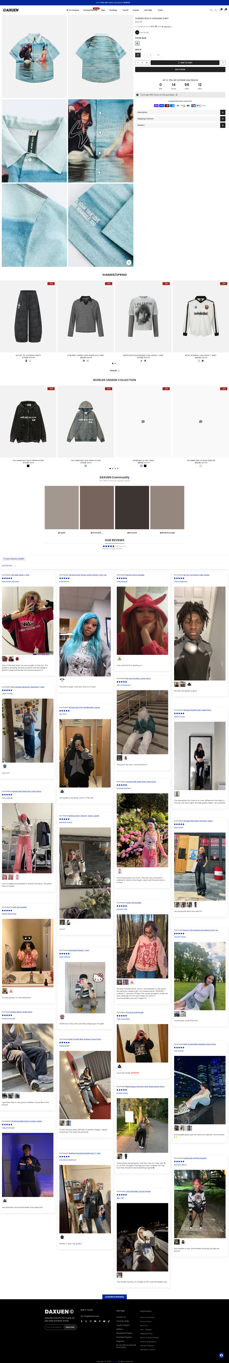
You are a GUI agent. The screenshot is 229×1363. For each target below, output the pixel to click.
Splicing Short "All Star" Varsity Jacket (84, 816)
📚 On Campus (72, 10)
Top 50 (125, 10)
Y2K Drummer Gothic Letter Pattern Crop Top (88, 575)
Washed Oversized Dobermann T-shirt (85, 1153)
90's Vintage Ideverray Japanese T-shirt (27, 687)
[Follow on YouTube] (104, 1321)
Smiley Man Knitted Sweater (195, 1158)
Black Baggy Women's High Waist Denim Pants (145, 1086)
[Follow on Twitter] (86, 1321)
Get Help (148, 10)
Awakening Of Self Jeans (143, 460)
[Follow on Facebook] (82, 1321)
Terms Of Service (147, 1316)
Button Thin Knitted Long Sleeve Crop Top (200, 930)
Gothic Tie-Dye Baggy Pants (28, 355)
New (103, 10)
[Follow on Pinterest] (100, 1321)
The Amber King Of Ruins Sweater (201, 460)
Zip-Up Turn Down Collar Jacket (196, 575)
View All (113, 370)
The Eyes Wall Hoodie (134, 1012)
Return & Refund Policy (149, 1336)
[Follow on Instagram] (91, 1321)
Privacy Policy (145, 1320)
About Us (144, 1324)
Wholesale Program (124, 1332)
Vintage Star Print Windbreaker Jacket (84, 707)
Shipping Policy (146, 1332)
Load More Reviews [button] (114, 1296)
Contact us (121, 1316)
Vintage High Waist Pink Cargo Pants (141, 781)
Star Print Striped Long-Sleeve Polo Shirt (85, 355)
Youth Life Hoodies (133, 902)
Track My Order (122, 1320)
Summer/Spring (91, 10)
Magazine (120, 1340)
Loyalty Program (123, 1324)
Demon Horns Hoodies (135, 575)
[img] (114, 546)
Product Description (148, 1340)
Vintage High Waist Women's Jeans (198, 821)
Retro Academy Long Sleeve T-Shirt (200, 355)
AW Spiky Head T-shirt (20, 575)
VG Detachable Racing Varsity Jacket (26, 1121)
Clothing (113, 10)
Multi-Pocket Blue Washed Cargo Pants (85, 1039)
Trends (136, 10)
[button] (180, 26)
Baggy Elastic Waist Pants (21, 1012)
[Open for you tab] (221, 1355)
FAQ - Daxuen (146, 1328)
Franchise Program (124, 1336)
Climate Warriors (147, 1344)
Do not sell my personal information (126, 1345)
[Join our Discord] (95, 1321)
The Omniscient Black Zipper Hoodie (28, 460)
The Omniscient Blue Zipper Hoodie (86, 460)
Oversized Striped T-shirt (79, 950)
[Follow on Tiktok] (109, 1321)
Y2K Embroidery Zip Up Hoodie (138, 1191)
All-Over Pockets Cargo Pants (138, 678)
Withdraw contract (148, 1348)
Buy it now (180, 69)
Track (160, 10)
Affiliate (119, 1328)
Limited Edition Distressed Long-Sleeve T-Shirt (143, 355)
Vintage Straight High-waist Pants (197, 710)
